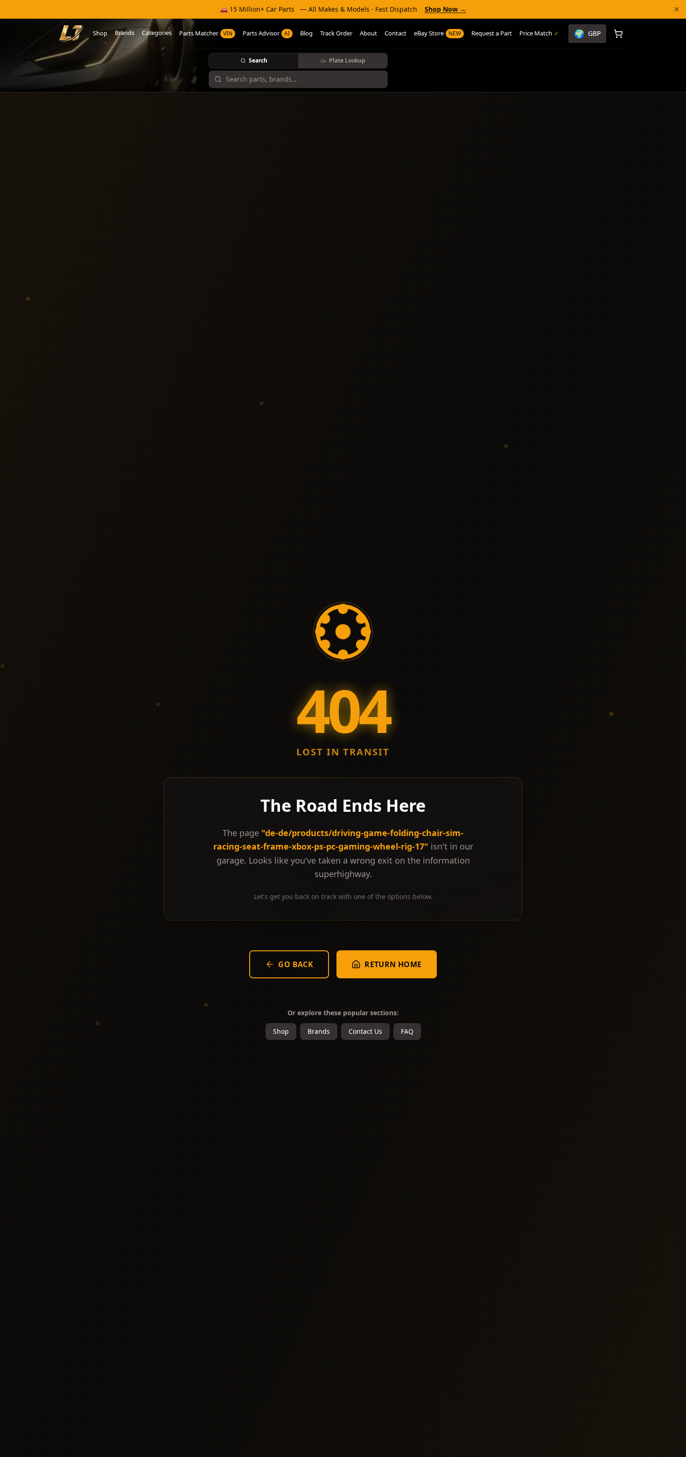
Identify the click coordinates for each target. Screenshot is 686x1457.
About (368, 33)
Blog (306, 33)
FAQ (407, 1031)
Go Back (295, 964)
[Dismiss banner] (676, 9)
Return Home (392, 964)
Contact (395, 33)
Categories (157, 32)
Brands (124, 32)
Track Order (336, 33)
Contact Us (365, 1031)
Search (258, 60)
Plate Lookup (347, 60)
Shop (100, 33)
